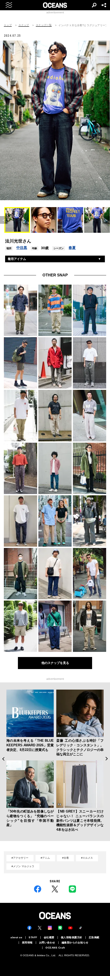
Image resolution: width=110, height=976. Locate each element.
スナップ (23, 25)
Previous (3, 759)
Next (107, 759)
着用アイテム (17, 259)
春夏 (72, 247)
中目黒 (21, 247)
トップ (8, 25)
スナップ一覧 (44, 25)
